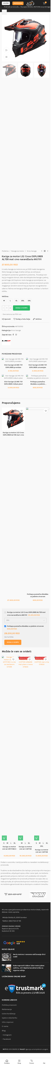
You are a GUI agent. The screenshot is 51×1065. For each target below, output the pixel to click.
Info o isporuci (7, 1022)
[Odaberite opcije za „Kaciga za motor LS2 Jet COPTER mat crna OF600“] (36, 838)
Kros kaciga (32, 251)
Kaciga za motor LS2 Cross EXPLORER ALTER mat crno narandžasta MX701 (13, 435)
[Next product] (47, 251)
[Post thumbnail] (6, 957)
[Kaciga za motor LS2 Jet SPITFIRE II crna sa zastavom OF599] (9, 748)
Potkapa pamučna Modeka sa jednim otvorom (37, 595)
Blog (3, 1031)
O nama (5, 1026)
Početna (5, 251)
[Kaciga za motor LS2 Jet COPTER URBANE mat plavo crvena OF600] (25, 748)
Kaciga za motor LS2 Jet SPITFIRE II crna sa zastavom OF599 (9, 850)
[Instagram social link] (16, 334)
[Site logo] (30, 3)
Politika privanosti (9, 1005)
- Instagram (7, 1035)
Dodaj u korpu (21, 308)
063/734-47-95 (15, 921)
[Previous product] (41, 251)
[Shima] (13, 894)
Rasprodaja (18, 3)
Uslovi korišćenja (8, 1014)
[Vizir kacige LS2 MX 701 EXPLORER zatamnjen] (37, 360)
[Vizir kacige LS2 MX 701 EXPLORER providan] (13, 360)
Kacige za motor (17, 251)
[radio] (4, 301)
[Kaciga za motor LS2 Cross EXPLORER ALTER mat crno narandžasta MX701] (13, 418)
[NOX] (38, 894)
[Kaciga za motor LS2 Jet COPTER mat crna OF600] (41, 748)
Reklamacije (7, 1009)
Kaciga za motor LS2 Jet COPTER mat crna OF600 (41, 852)
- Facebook (6, 1039)
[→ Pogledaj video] (6, 50)
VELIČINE (6, 3)
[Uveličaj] (6, 57)
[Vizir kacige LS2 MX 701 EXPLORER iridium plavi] (13, 377)
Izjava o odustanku (9, 1018)
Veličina (5, 296)
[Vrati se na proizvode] (44, 251)
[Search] (4, 12)
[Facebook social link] (13, 334)
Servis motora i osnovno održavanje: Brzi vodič (29, 955)
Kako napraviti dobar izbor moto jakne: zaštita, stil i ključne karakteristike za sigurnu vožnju (29, 968)
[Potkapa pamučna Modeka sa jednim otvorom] (37, 377)
